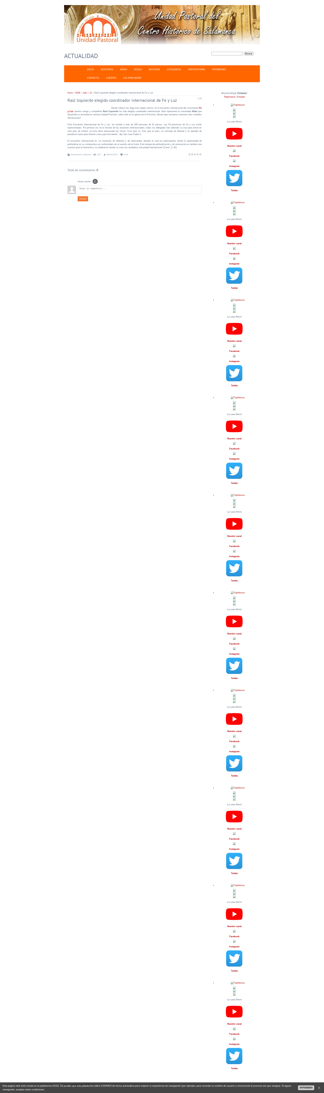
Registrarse (229, 97)
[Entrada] (95, 181)
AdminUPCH (112, 154)
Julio (85, 92)
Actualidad (81, 56)
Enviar (82, 199)
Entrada (241, 97)
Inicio (70, 92)
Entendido (306, 1087)
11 (91, 92)
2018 (77, 92)
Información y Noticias (81, 154)
